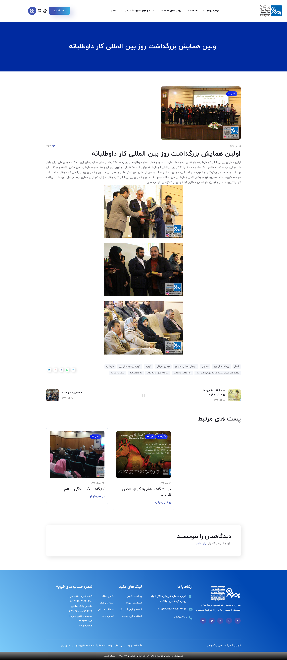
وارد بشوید (200, 543)
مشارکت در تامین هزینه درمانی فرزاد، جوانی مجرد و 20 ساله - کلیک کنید (143, 656)
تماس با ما (108, 616)
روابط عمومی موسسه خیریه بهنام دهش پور (217, 372)
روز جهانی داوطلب (182, 372)
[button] (59, 11)
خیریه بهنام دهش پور (129, 366)
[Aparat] (220, 621)
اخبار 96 (232, 93)
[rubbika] (203, 621)
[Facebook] (238, 621)
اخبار (236, 366)
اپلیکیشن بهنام (134, 603)
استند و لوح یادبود (132, 616)
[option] (143, 471)
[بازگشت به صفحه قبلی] (143, 395)
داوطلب (110, 366)
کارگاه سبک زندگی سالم (84, 489)
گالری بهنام (108, 596)
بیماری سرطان (163, 366)
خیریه (148, 366)
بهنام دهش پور (221, 366)
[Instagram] (229, 621)
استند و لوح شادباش (130, 609)
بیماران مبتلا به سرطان (185, 366)
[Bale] (212, 621)
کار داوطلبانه (136, 372)
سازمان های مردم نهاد (157, 372)
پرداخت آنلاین (134, 596)
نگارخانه (162, 436)
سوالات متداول (106, 609)
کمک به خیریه (118, 372)
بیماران (205, 366)
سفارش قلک (107, 603)
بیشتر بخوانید (163, 502)
